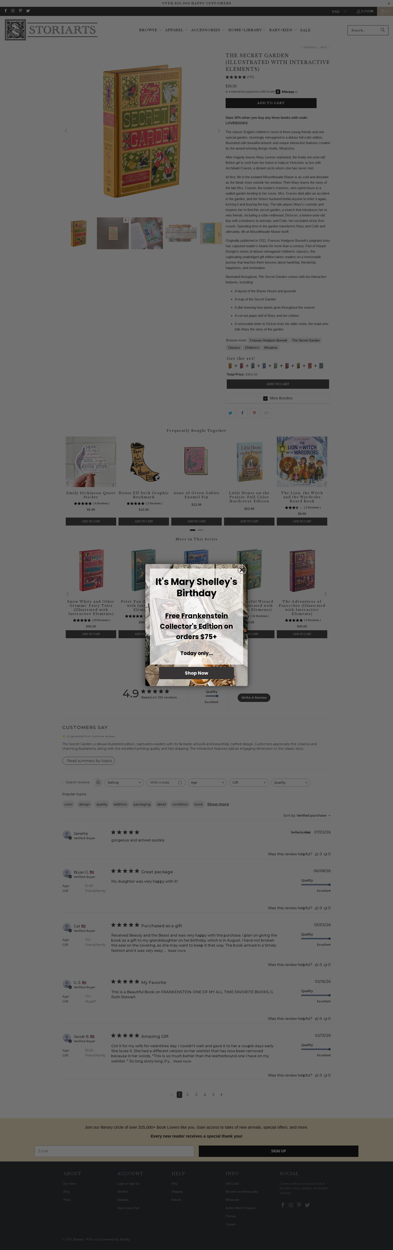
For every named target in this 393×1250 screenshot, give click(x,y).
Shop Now (196, 673)
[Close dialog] (242, 570)
